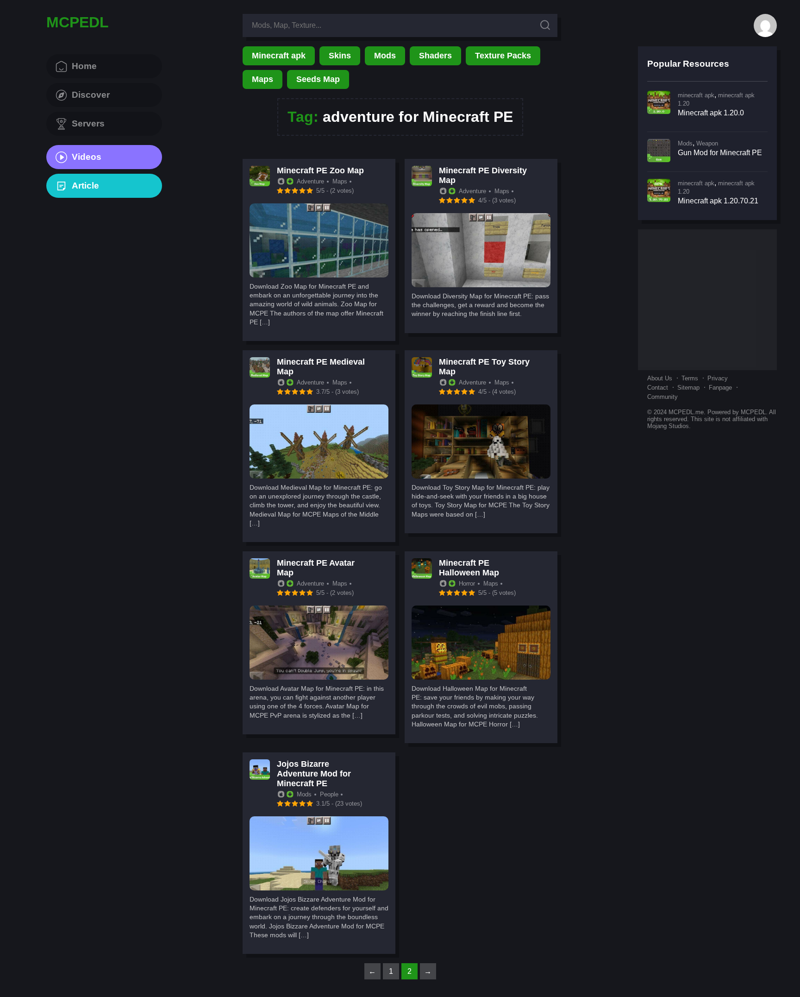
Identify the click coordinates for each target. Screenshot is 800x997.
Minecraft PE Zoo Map (320, 170)
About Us (659, 378)
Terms (689, 378)
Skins (340, 55)
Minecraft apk (279, 55)
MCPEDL (77, 22)
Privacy (717, 378)
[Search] (545, 26)
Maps (262, 79)
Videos (86, 157)
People (329, 794)
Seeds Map (318, 79)
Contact (657, 387)
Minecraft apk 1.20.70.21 (718, 201)
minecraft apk (696, 95)
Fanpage (720, 387)
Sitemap (688, 387)
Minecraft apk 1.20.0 (711, 113)
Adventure (310, 181)
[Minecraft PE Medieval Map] (319, 476)
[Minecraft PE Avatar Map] (319, 677)
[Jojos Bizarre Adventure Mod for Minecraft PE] (319, 888)
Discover (91, 95)
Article (85, 185)
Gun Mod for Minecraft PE (720, 153)
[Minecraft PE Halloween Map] (481, 677)
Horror (467, 583)
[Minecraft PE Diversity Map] (481, 285)
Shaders (435, 55)
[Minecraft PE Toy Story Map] (481, 476)
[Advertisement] (707, 298)
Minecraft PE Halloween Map (469, 567)
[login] (765, 25)
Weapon (707, 143)
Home (84, 66)
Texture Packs (503, 55)
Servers (88, 123)
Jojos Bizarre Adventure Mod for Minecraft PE (314, 773)
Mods (385, 55)
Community (662, 396)
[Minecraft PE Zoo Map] (319, 275)
